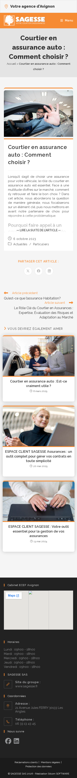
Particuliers (41, 244)
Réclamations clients (26, 762)
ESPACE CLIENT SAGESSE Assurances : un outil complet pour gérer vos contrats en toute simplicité (38, 456)
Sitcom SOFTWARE (58, 773)
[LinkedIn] (16, 741)
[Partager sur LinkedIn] (49, 271)
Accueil (11, 63)
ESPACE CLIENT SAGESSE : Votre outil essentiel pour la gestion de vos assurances (38, 531)
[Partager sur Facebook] (38, 271)
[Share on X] (28, 271)
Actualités (20, 244)
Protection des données (38, 766)
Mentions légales (50, 762)
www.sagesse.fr (26, 686)
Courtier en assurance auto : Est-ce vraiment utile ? (38, 383)
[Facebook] (8, 741)
